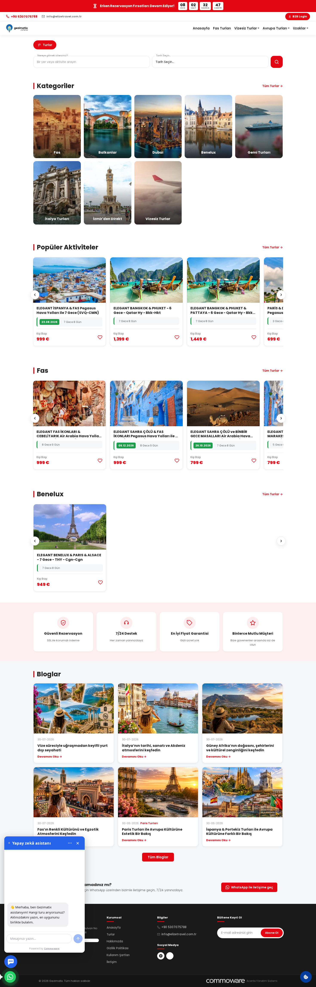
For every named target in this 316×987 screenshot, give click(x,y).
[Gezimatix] (17, 28)
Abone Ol (271, 933)
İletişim (112, 962)
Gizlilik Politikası (118, 948)
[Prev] (34, 294)
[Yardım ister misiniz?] (10, 961)
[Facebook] (169, 955)
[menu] (70, 843)
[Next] (281, 294)
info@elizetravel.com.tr (178, 934)
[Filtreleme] (277, 62)
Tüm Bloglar (158, 857)
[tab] (44, 44)
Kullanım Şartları (118, 955)
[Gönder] (78, 938)
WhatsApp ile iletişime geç (252, 887)
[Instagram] (160, 955)
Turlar (111, 934)
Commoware (52, 948)
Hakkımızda (115, 941)
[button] (247, 28)
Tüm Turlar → (272, 86)
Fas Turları (222, 28)
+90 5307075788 (173, 927)
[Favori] (100, 337)
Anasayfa (201, 28)
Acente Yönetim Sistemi (262, 981)
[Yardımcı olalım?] (10, 977)
